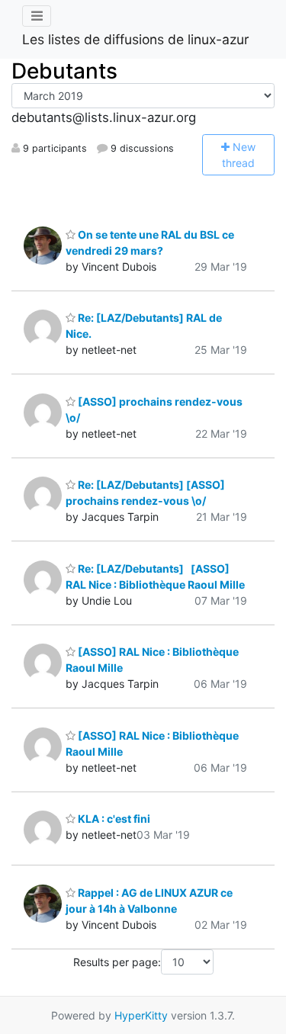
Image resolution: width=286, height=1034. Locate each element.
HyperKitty (141, 1015)
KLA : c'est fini (113, 818)
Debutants (64, 71)
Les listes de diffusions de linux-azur (135, 39)
